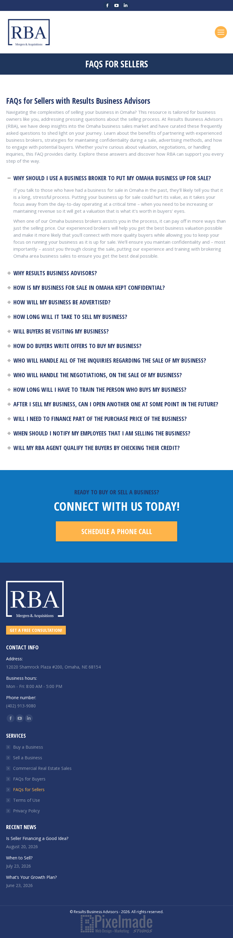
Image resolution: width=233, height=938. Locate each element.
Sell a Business (27, 757)
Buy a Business (28, 747)
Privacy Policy (26, 811)
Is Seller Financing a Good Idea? (37, 838)
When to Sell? (19, 858)
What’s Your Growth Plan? (31, 877)
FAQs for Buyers (29, 779)
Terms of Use (26, 800)
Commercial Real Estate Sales (42, 768)
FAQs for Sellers (29, 789)
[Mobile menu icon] (221, 32)
